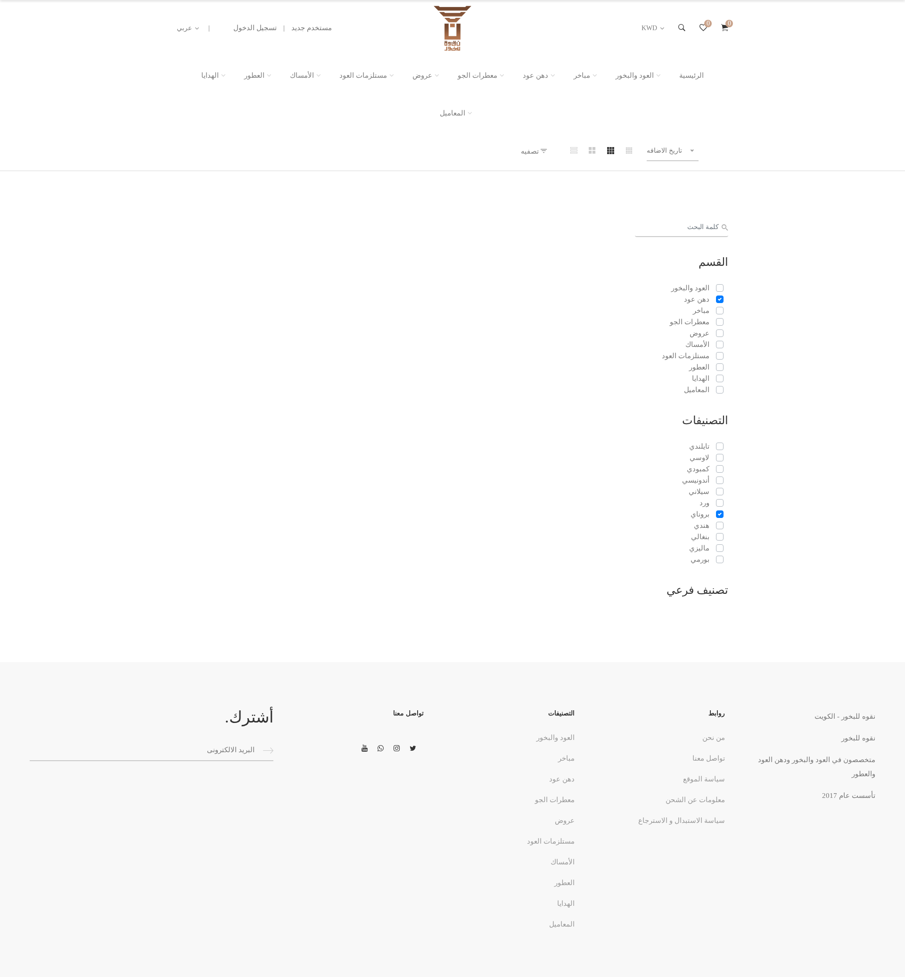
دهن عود (535, 75)
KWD (649, 28)
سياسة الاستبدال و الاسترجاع (681, 820)
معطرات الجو (477, 75)
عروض (422, 75)
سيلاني (699, 491)
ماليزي (699, 548)
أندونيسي (695, 480)
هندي (701, 525)
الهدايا (210, 75)
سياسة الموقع (704, 779)
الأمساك (302, 75)
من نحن (713, 737)
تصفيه (531, 151)
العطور (254, 75)
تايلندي (699, 446)
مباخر (582, 75)
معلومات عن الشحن (695, 800)
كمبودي (698, 469)
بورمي (700, 559)
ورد (704, 503)
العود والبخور (635, 75)
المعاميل (452, 113)
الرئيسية (691, 75)
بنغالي (700, 537)
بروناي (700, 514)
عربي (184, 28)
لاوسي (699, 457)
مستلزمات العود (363, 75)
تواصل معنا (708, 758)
